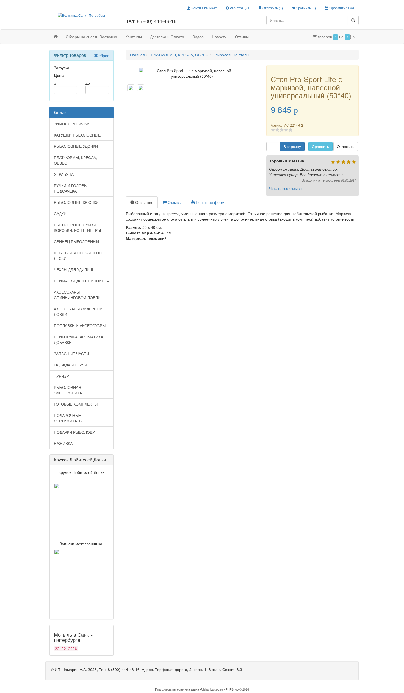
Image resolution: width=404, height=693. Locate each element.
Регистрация (239, 7)
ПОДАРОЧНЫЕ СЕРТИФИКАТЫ (68, 418)
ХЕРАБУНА (64, 174)
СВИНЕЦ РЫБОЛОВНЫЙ (76, 241)
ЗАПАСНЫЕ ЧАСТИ (71, 353)
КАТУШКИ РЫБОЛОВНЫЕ (77, 135)
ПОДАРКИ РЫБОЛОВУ (74, 432)
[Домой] (55, 36)
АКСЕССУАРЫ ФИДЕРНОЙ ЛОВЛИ (78, 311)
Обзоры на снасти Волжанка (91, 36)
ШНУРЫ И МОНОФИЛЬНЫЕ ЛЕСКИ (79, 255)
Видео (198, 36)
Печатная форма (211, 202)
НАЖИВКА (63, 443)
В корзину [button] (292, 146)
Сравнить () (305, 7)
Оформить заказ (341, 7)
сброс (104, 55)
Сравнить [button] (320, 146)
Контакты (133, 36)
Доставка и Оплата (167, 36)
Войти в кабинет (203, 7)
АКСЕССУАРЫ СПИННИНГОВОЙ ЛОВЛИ (77, 294)
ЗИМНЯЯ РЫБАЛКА (71, 123)
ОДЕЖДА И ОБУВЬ (71, 365)
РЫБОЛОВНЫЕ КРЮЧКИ (76, 202)
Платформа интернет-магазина (177, 689)
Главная (137, 54)
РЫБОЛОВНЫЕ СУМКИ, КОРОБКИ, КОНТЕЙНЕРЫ (77, 227)
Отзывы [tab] (174, 202)
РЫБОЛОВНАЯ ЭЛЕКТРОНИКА (68, 390)
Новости (219, 36)
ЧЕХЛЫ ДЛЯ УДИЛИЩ (73, 269)
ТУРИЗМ (62, 376)
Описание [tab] (143, 202)
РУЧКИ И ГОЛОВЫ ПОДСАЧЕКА (70, 188)
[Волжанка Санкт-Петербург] (81, 14)
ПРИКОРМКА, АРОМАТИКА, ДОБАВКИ (79, 339)
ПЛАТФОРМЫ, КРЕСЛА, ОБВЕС (75, 160)
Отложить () (272, 7)
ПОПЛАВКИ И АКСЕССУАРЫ (80, 325)
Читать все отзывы (285, 188)
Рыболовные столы (231, 54)
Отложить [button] (345, 146)
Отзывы (242, 36)
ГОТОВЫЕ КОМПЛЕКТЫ (76, 404)
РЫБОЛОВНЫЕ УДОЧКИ (76, 146)
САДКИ (60, 213)
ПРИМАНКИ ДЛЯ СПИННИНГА (81, 280)
